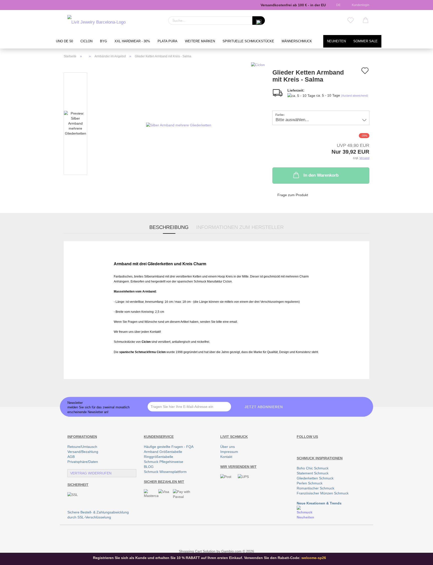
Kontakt (226, 457)
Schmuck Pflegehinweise (163, 462)
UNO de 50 (64, 41)
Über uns (227, 447)
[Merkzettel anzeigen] (350, 20)
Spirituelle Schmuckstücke (248, 41)
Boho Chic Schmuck (313, 468)
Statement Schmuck (313, 473)
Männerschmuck (297, 41)
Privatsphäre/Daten (82, 462)
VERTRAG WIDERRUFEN (91, 473)
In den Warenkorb (321, 175)
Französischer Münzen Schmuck (323, 493)
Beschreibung (169, 227)
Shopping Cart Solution (197, 551)
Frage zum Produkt (292, 195)
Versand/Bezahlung (82, 452)
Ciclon (86, 41)
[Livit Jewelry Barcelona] (96, 22)
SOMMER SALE (365, 41)
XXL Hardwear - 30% (132, 41)
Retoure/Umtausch (82, 447)
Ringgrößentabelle (158, 457)
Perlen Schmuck (309, 483)
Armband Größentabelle (163, 452)
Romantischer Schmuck (315, 488)
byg (103, 41)
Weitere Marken (200, 41)
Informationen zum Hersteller (240, 227)
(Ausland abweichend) (354, 95)
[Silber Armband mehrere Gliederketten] (178, 125)
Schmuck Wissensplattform (165, 472)
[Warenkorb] (365, 20)
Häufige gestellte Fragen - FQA (168, 447)
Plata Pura (167, 41)
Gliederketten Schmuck (315, 478)
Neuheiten (336, 41)
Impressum (229, 452)
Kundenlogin (359, 5)
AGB (71, 457)
